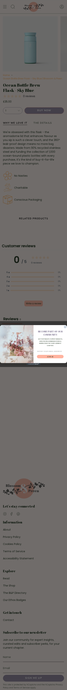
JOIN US (50, 356)
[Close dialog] (65, 327)
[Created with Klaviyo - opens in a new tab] (33, 364)
